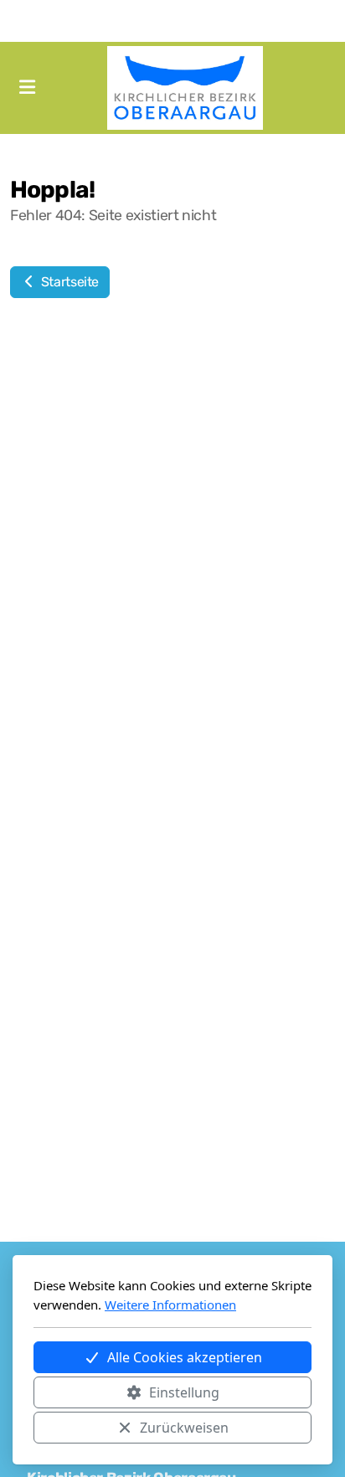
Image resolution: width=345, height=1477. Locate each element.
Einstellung (184, 1392)
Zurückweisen (184, 1427)
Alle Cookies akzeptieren (184, 1357)
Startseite (68, 282)
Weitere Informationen (170, 1304)
